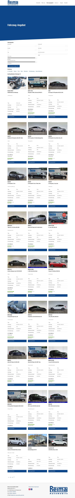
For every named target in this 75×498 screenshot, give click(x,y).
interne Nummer (39, 71)
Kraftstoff (40, 44)
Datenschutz (31, 486)
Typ (8, 52)
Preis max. (9, 56)
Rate (22, 71)
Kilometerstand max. (11, 60)
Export (61, 2)
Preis (19, 71)
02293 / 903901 (12, 491)
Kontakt (65, 2)
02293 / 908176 (12, 493)
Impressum (36, 486)
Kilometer (26, 71)
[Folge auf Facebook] (31, 489)
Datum (15, 71)
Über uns (43, 2)
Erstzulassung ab (41, 52)
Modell (9, 48)
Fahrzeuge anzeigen (14, 66)
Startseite (38, 2)
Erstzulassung (31, 71)
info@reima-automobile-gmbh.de (17, 495)
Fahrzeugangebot (50, 2)
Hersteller (9, 44)
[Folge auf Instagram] (29, 489)
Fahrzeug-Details (11, 116)
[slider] (36, 58)
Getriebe (39, 48)
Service (56, 2)
